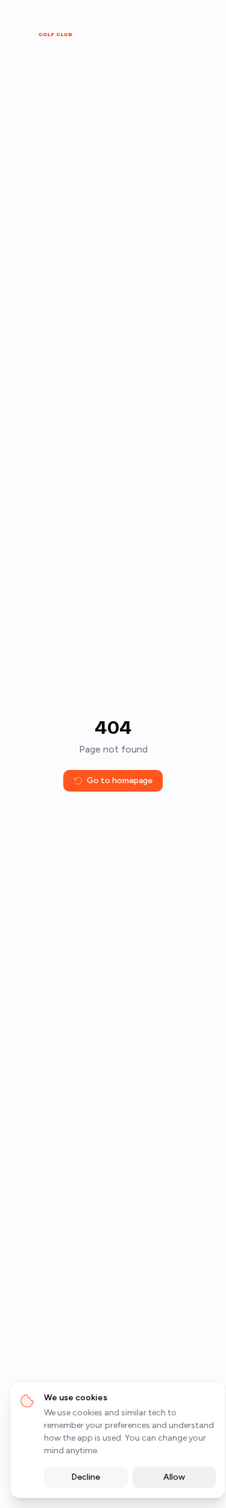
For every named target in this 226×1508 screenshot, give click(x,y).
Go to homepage (119, 780)
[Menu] (201, 24)
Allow (174, 1477)
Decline (85, 1477)
